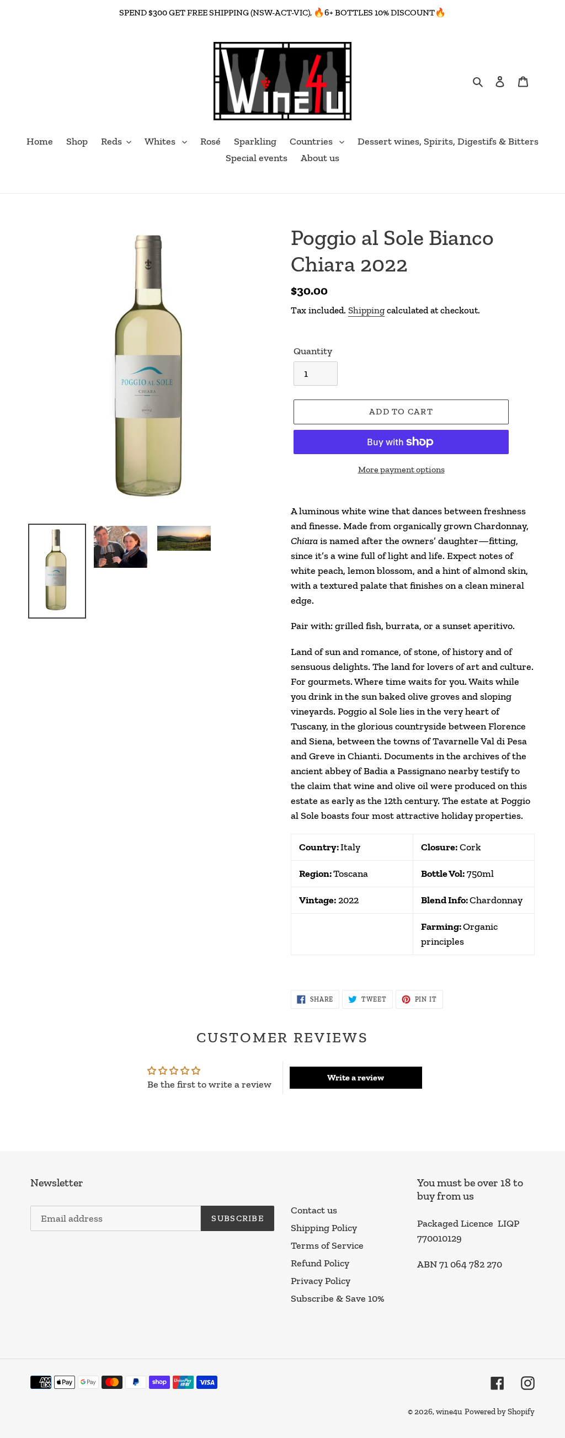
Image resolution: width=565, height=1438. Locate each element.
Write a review (355, 1077)
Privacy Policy (320, 1281)
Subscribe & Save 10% (338, 1298)
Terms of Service (327, 1245)
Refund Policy (320, 1263)
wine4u (449, 1411)
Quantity (313, 351)
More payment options (401, 469)
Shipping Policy (324, 1228)
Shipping (366, 310)
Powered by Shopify (500, 1411)
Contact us (314, 1210)
